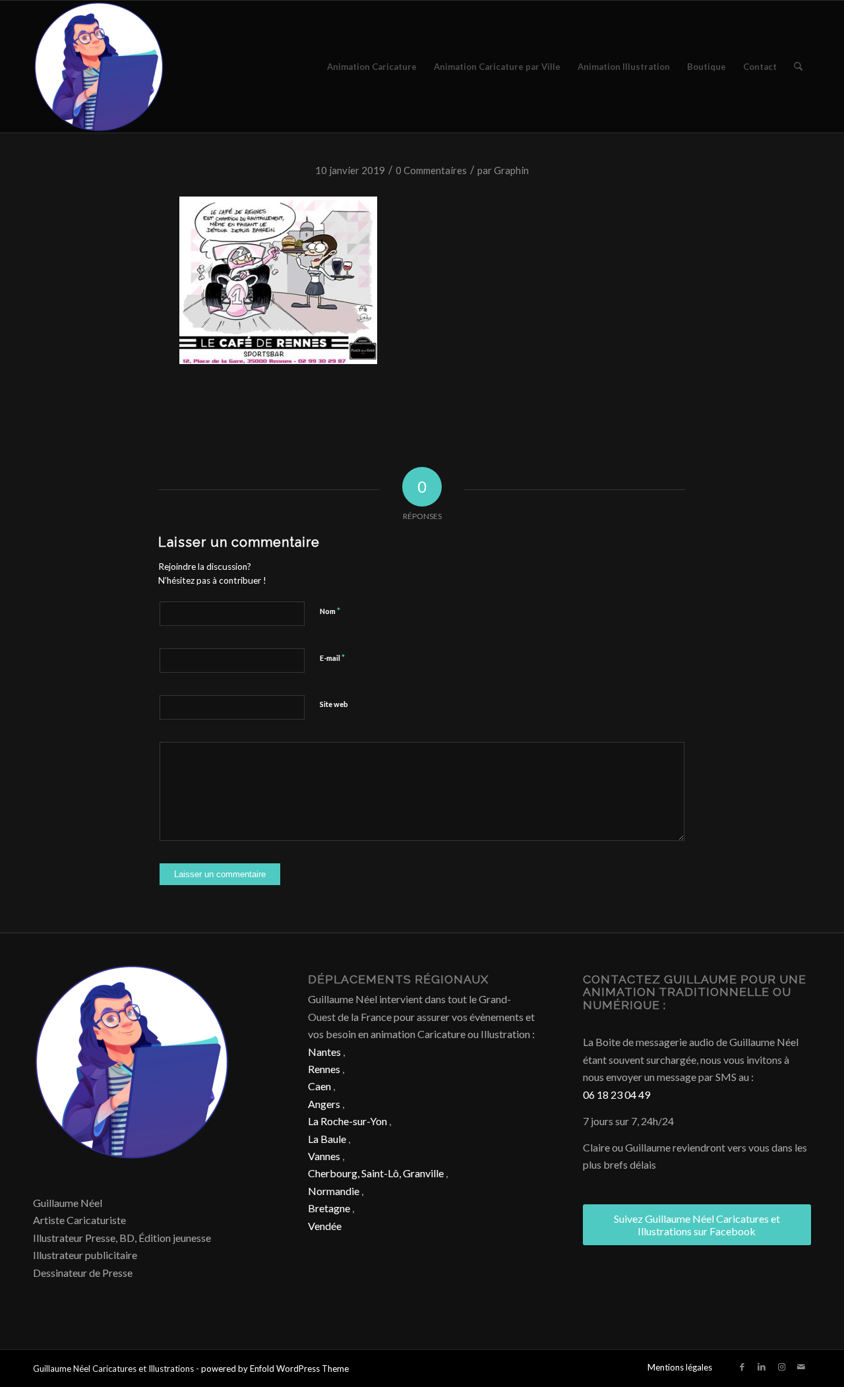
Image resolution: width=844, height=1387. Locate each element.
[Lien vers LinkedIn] (761, 1366)
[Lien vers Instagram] (781, 1366)
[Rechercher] (798, 67)
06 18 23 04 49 (616, 1094)
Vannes (324, 1156)
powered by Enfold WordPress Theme (275, 1368)
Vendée (325, 1225)
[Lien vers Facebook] (742, 1366)
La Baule (327, 1138)
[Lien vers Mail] (801, 1366)
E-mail (332, 657)
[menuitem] (371, 67)
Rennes (324, 1069)
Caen (319, 1086)
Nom (330, 610)
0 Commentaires (431, 170)
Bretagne (329, 1208)
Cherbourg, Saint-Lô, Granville (376, 1173)
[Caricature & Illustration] (99, 67)
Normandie (333, 1191)
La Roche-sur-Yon (347, 1121)
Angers (324, 1103)
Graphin (511, 170)
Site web (334, 704)
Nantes (324, 1051)
